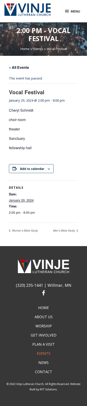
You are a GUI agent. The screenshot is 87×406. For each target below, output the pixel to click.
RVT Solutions (48, 389)
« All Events (19, 67)
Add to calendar (32, 168)
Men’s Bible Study (64, 230)
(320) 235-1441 (29, 285)
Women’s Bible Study (24, 230)
